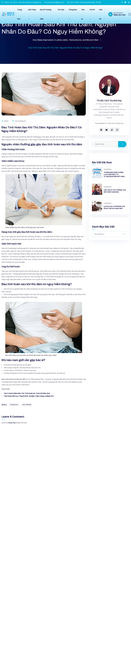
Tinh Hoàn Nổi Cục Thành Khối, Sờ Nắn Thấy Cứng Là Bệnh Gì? (29, 396)
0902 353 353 (119, 15)
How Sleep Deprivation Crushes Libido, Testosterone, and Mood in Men (65, 40)
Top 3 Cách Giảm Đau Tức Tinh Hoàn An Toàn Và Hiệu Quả (27, 393)
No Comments (20, 121)
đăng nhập (12, 423)
